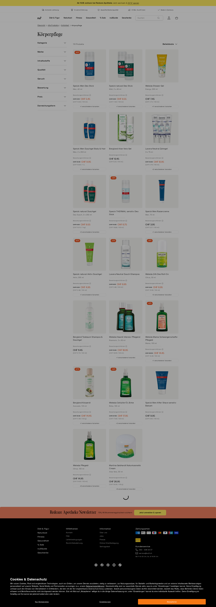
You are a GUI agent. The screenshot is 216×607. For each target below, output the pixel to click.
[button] (109, 300)
